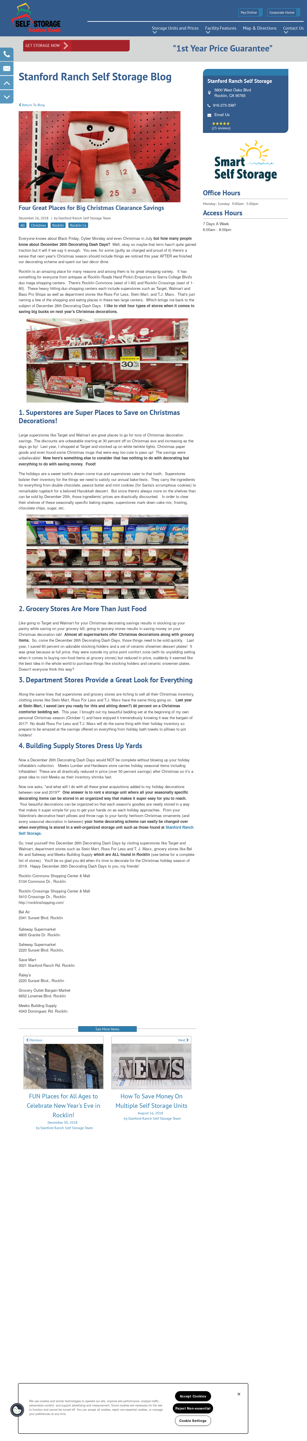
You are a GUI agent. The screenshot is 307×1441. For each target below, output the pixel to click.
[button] (250, 12)
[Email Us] (6, 68)
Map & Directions (259, 28)
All (22, 225)
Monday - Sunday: (216, 203)
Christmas (38, 225)
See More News (107, 1029)
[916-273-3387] (6, 54)
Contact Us (293, 28)
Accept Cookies (193, 1396)
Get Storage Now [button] (42, 45)
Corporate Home (281, 12)
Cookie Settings (193, 1420)
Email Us (222, 114)
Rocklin (58, 225)
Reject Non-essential (192, 1408)
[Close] (239, 1394)
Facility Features (220, 28)
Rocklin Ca (78, 225)
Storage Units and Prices (175, 28)
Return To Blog (33, 105)
